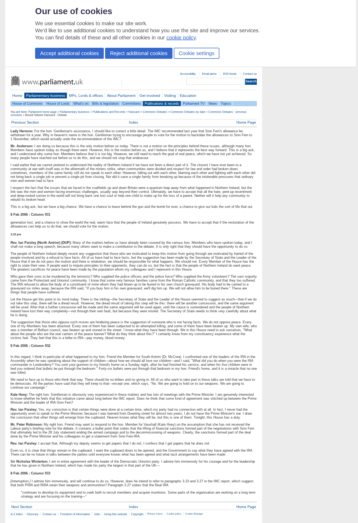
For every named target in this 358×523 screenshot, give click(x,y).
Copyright (137, 514)
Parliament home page (42, 111)
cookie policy (181, 37)
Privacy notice (155, 514)
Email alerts (209, 73)
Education (188, 95)
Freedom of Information (75, 514)
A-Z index (16, 514)
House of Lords (57, 103)
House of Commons (27, 103)
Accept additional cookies (69, 53)
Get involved (149, 95)
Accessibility (188, 73)
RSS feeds (230, 73)
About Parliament (121, 95)
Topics (226, 103)
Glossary (33, 514)
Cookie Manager (194, 514)
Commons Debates (155, 111)
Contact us (250, 73)
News (213, 103)
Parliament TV (194, 103)
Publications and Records (109, 111)
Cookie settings (196, 53)
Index (133, 122)
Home (17, 95)
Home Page (246, 122)
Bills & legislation (105, 103)
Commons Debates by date (187, 111)
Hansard (133, 111)
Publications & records (162, 103)
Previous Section (25, 122)
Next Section (21, 507)
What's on (80, 103)
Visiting (170, 95)
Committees (131, 103)
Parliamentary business (45, 95)
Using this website (115, 514)
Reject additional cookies (138, 53)
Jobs (97, 514)
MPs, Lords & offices (86, 95)
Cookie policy (174, 514)
